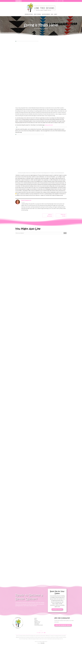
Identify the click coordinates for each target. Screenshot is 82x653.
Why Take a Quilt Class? (22, 301)
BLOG (35, 619)
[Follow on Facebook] (55, 1)
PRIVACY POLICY (37, 621)
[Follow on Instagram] (57, 1)
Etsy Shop (18, 0)
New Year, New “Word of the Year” (25, 368)
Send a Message (49, 215)
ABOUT (35, 618)
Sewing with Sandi (49, 125)
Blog (52, 14)
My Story (18, 431)
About (55, 14)
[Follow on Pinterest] (61, 1)
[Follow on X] (59, 1)
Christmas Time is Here (22, 237)
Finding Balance (20, 497)
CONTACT (36, 620)
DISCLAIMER (36, 623)
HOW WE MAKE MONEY (38, 625)
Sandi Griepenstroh (39, 28)
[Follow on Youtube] (63, 1)
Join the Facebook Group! (63, 625)
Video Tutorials (37, 14)
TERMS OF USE (37, 622)
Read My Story (63, 215)
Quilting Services (46, 14)
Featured (46, 28)
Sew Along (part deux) (22, 574)
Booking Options (29, 14)
